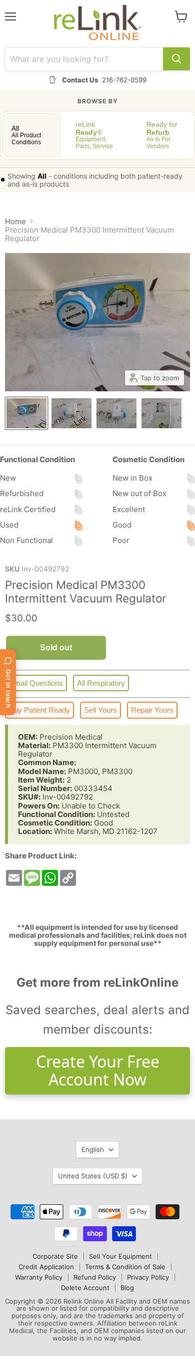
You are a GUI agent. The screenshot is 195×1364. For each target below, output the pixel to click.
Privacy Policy (148, 1277)
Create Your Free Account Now (98, 1071)
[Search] (176, 58)
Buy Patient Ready (39, 710)
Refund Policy (95, 1277)
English (93, 1149)
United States (93, 1176)
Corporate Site (55, 1256)
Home (15, 221)
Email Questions (36, 683)
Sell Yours (100, 710)
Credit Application (46, 1267)
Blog (127, 1288)
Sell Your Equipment (120, 1256)
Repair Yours (152, 710)
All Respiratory (101, 683)
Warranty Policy (38, 1277)
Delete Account (85, 1288)
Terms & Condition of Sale (125, 1267)
